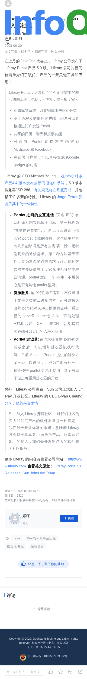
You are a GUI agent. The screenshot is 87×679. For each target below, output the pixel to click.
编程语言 (37, 546)
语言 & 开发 (15, 546)
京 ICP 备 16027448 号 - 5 (43, 647)
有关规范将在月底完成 (52, 190)
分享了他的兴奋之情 (21, 403)
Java (16, 538)
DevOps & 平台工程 (41, 538)
